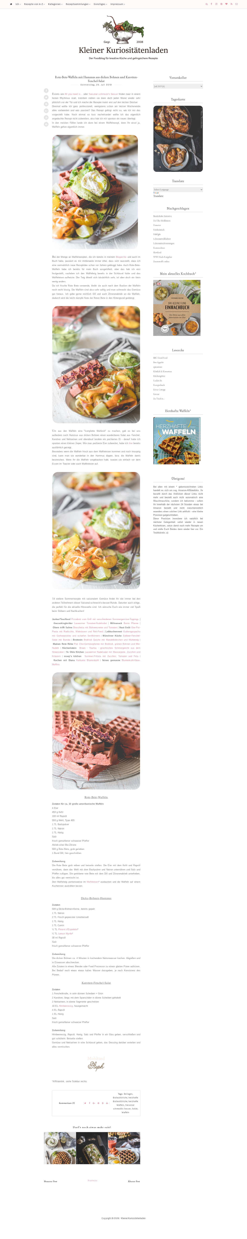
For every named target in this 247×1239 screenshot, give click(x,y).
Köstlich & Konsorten (162, 371)
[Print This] (46, 124)
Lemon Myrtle (65, 933)
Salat (135, 1109)
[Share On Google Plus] (46, 110)
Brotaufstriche (120, 1098)
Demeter (157, 225)
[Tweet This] (46, 97)
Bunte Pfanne (131, 623)
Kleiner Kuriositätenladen (133, 1218)
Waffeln (125, 1112)
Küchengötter (159, 376)
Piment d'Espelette (67, 929)
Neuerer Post (50, 1181)
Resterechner (159, 247)
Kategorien (54, 4)
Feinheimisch (158, 229)
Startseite (92, 1180)
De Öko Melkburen (161, 220)
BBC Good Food (160, 357)
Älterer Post (134, 1181)
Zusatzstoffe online (161, 261)
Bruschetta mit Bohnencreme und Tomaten (95, 627)
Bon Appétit (158, 362)
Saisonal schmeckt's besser (103, 94)
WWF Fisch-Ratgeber (162, 257)
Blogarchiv (121, 257)
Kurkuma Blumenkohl (87, 660)
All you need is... (74, 94)
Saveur (156, 394)
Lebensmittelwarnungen (163, 243)
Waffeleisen (93, 882)
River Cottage (159, 389)
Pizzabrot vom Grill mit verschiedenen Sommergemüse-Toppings (105, 619)
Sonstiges (99, 4)
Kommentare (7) (67, 1103)
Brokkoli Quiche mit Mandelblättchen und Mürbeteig (111, 639)
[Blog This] (46, 117)
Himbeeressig (66, 1006)
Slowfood (157, 252)
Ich (17, 4)
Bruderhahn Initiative (162, 216)
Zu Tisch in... (159, 398)
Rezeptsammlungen (77, 4)
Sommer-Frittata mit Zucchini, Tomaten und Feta (111, 656)
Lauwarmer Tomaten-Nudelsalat (90, 623)
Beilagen (128, 1094)
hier (131, 443)
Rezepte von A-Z (33, 4)
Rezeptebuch (159, 385)
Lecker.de (157, 380)
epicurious (157, 366)
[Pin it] (46, 104)
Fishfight (157, 234)
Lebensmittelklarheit (162, 238)
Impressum (117, 4)
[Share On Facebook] (46, 90)
